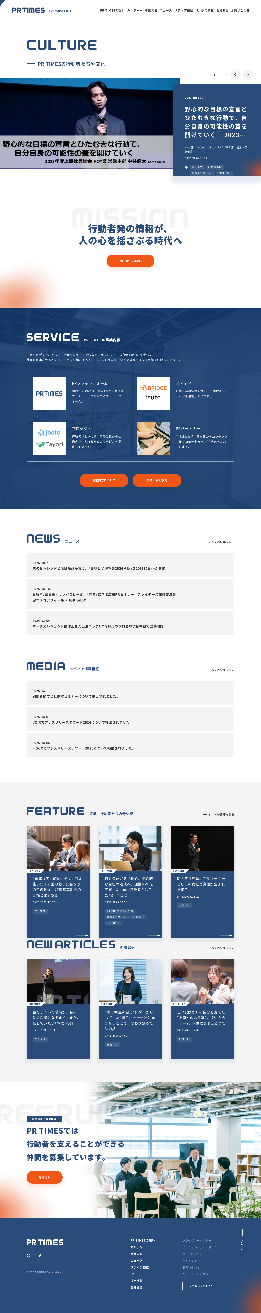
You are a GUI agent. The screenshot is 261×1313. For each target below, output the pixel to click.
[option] (130, 123)
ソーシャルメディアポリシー (201, 1247)
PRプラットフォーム (90, 383)
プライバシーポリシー (196, 1240)
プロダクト (82, 428)
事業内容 (151, 10)
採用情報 (207, 10)
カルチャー (135, 10)
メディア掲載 (184, 10)
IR (197, 10)
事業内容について (104, 480)
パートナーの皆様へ (195, 1274)
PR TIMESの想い (112, 10)
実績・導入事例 (157, 480)
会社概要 (222, 10)
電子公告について (194, 1254)
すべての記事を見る (221, 542)
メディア (183, 383)
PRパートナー (188, 428)
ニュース (166, 10)
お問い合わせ (240, 10)
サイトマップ (191, 1260)
